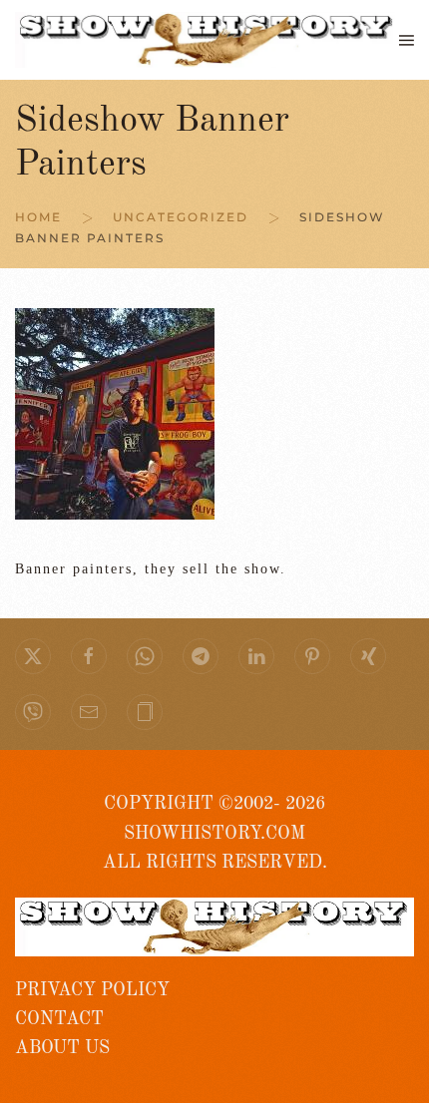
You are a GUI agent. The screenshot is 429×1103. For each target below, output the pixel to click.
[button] (406, 40)
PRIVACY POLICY (92, 990)
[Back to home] (207, 40)
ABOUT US (62, 1048)
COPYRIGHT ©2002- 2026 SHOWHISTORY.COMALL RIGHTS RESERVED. (215, 833)
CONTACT (59, 1019)
